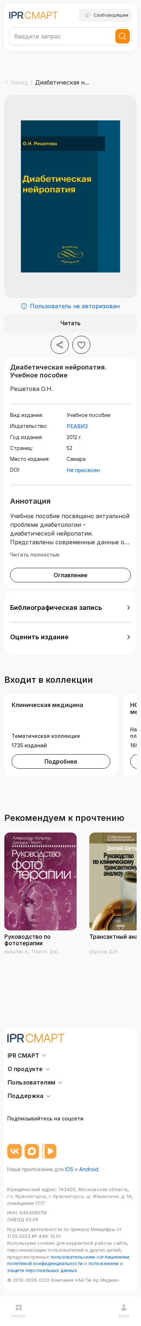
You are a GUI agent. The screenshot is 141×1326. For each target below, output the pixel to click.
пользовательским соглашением (90, 1257)
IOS (69, 1169)
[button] (70, 607)
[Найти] (122, 36)
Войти (123, 1316)
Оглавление (70, 575)
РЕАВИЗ (77, 426)
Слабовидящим (111, 15)
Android (88, 1169)
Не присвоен (83, 470)
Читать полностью (35, 555)
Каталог (19, 1316)
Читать (70, 323)
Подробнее (60, 761)
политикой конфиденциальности (45, 1263)
